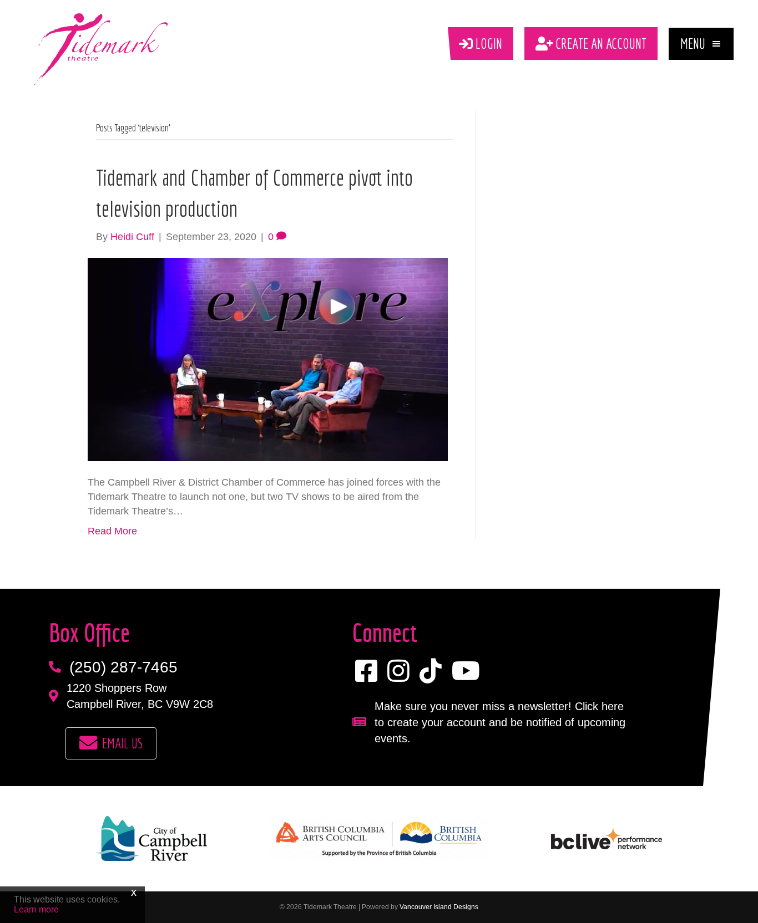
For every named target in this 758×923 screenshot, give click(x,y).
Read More (112, 531)
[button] (701, 44)
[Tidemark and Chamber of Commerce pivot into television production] (268, 358)
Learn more (36, 909)
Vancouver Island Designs (439, 907)
